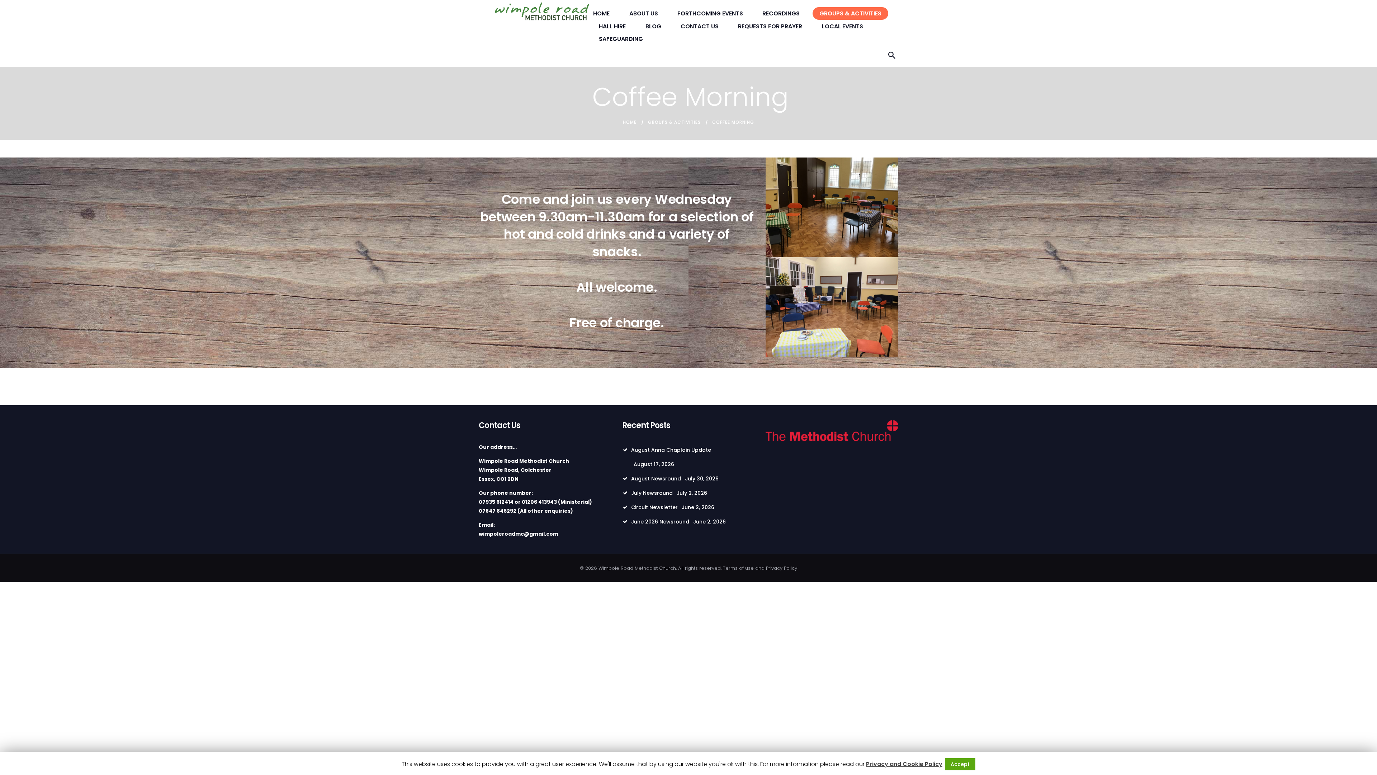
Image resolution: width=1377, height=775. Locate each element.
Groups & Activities (674, 122)
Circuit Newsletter (654, 507)
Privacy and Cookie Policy (904, 764)
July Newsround (652, 493)
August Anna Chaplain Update (671, 450)
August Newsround (656, 478)
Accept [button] (960, 764)
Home (630, 122)
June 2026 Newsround (660, 521)
